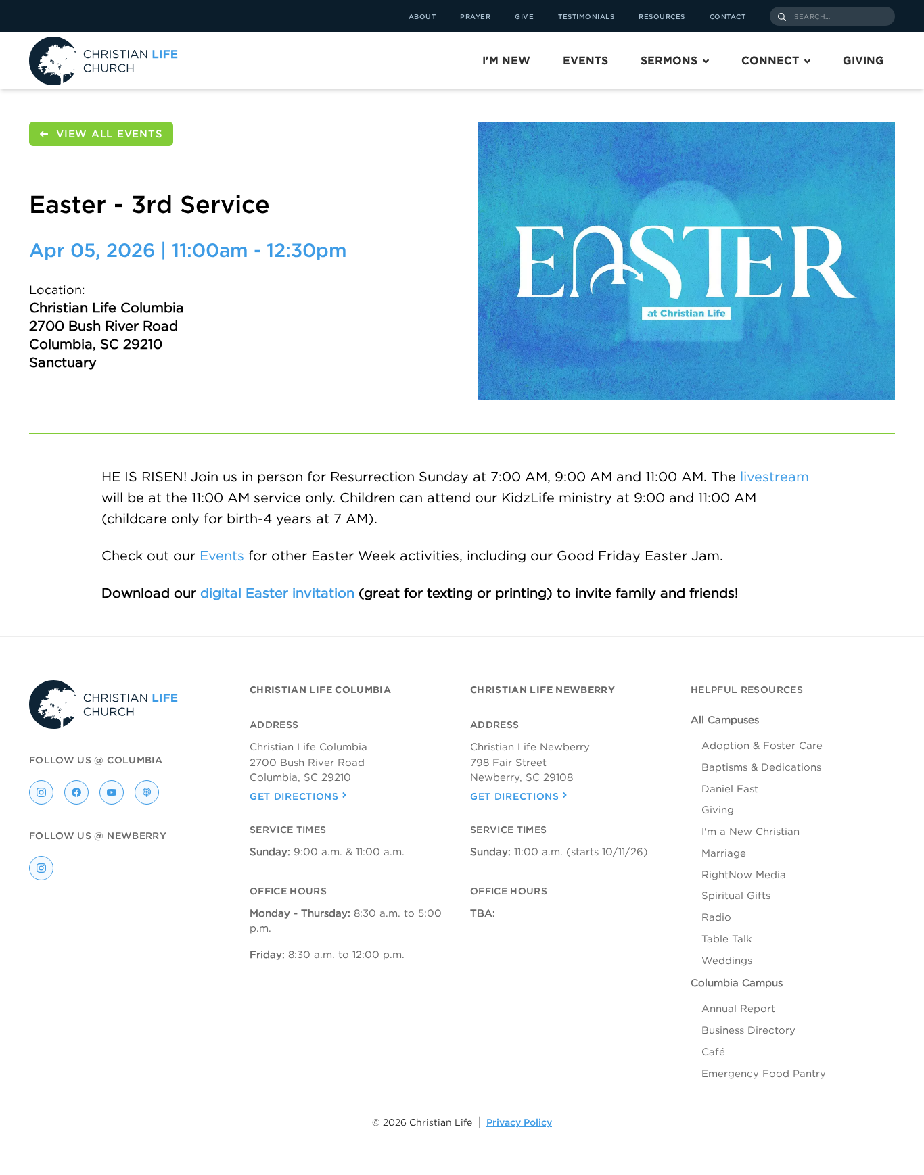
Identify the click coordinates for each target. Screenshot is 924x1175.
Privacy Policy (519, 1122)
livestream (774, 477)
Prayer (475, 16)
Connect (770, 60)
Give (524, 16)
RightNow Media (743, 875)
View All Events (109, 134)
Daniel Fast (729, 789)
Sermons (669, 60)
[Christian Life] (103, 61)
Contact (728, 16)
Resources (662, 16)
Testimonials (586, 16)
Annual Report (738, 1009)
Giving (863, 60)
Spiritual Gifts (735, 896)
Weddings (726, 961)
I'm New (506, 60)
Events (585, 60)
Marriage (723, 853)
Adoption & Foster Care (762, 746)
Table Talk (726, 939)
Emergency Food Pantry (763, 1074)
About (422, 16)
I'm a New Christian (750, 831)
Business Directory (748, 1030)
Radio (716, 917)
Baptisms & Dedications (761, 767)
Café (713, 1052)
